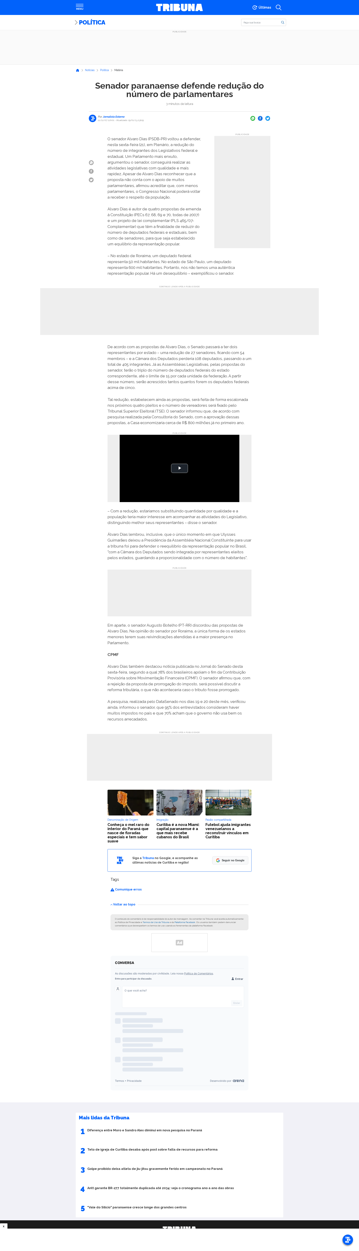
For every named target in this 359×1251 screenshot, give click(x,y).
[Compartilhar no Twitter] (267, 118)
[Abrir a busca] (278, 7)
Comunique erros (128, 889)
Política (92, 22)
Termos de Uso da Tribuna (156, 922)
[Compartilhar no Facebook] (260, 118)
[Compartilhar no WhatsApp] (252, 118)
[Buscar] (282, 22)
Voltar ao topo (124, 904)
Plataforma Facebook (184, 922)
